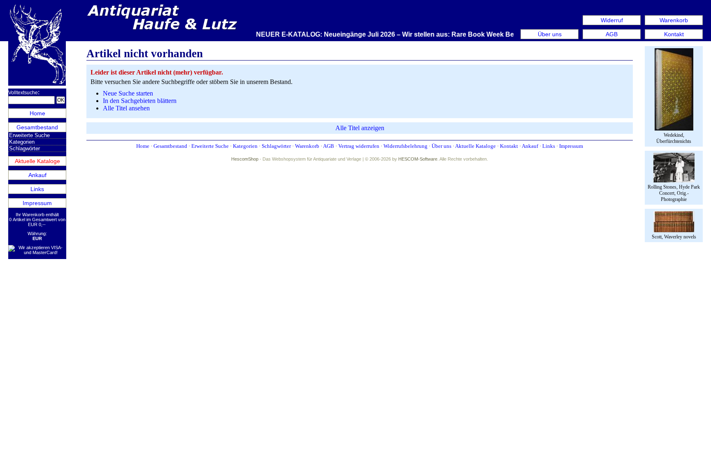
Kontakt (674, 34)
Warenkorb (674, 20)
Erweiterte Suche (29, 135)
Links (37, 189)
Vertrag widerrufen (358, 146)
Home (37, 113)
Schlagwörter (24, 148)
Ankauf (37, 175)
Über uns (550, 34)
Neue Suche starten (128, 93)
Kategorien (22, 142)
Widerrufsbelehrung (405, 146)
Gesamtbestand (37, 127)
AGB (612, 34)
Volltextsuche (23, 93)
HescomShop (244, 158)
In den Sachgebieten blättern (140, 100)
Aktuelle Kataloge (37, 161)
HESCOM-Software (417, 158)
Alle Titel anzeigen (359, 127)
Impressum (37, 203)
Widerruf (612, 20)
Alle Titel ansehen (126, 108)
